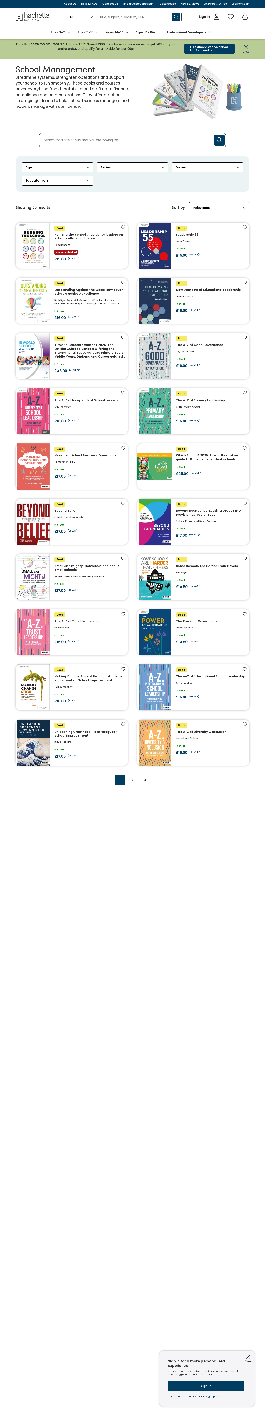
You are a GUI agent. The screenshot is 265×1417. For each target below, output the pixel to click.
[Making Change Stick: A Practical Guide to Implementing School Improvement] (72, 687)
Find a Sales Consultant (139, 3)
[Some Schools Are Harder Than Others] (193, 577)
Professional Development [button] (188, 32)
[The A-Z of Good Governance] (193, 356)
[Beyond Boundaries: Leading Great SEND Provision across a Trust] (193, 522)
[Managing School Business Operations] (72, 466)
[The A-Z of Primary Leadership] (193, 411)
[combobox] (81, 17)
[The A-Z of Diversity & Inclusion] (193, 743)
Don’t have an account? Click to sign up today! (195, 1396)
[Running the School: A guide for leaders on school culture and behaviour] (72, 246)
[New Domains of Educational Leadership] (193, 301)
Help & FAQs (89, 3)
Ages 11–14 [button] (85, 32)
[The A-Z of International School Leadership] (193, 687)
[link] (209, 17)
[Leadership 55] (193, 246)
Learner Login (240, 3)
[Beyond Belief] (72, 522)
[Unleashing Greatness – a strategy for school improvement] (72, 743)
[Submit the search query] (219, 140)
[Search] (176, 17)
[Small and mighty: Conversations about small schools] (72, 577)
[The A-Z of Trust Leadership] (72, 632)
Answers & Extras (215, 3)
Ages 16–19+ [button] (145, 32)
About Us (70, 3)
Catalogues (168, 3)
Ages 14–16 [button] (114, 32)
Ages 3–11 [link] (57, 32)
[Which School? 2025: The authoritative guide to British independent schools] (193, 466)
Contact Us (110, 3)
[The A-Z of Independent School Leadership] (72, 411)
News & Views (190, 3)
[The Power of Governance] (193, 632)
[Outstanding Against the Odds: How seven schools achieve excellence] (72, 301)
